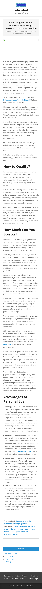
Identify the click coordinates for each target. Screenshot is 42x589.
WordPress (30, 586)
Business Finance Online (22, 34)
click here (7, 344)
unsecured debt (25, 451)
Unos (18, 586)
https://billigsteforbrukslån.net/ (17, 100)
